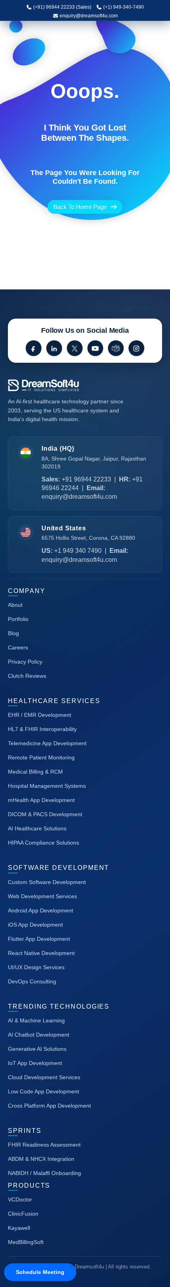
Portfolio (18, 619)
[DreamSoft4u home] (67, 385)
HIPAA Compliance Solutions (43, 842)
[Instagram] (136, 348)
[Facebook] (34, 348)
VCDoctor (20, 1199)
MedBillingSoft (25, 1242)
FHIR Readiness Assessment (44, 1145)
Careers (18, 647)
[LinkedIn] (54, 348)
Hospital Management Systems (47, 786)
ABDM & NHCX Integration (41, 1159)
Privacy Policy (25, 661)
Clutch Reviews (27, 676)
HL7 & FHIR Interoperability (42, 729)
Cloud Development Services (44, 1077)
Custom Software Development (47, 882)
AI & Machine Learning (36, 1020)
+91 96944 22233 (86, 479)
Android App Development (40, 910)
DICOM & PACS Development (45, 814)
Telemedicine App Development (47, 743)
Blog (13, 633)
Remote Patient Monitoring (41, 757)
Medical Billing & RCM (35, 771)
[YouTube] (95, 348)
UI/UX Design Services (36, 967)
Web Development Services (42, 896)
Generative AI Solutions (37, 1049)
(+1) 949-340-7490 (123, 7)
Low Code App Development (43, 1091)
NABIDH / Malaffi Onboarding (44, 1173)
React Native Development (41, 953)
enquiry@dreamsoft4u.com (89, 16)
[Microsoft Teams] (116, 348)
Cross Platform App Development (49, 1105)
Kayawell (19, 1228)
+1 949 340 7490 (78, 550)
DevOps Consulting (32, 981)
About (15, 605)
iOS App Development (35, 924)
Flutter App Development (39, 939)
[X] (75, 348)
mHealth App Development (41, 800)
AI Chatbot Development (38, 1034)
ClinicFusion (23, 1214)
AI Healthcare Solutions (37, 828)
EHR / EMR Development (39, 715)
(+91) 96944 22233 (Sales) (61, 7)
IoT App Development (35, 1063)
